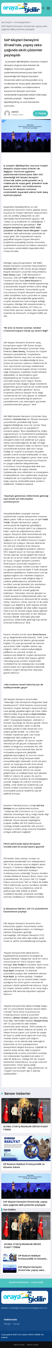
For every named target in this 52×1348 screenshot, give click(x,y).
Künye (16, 1323)
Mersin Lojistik (32, 1345)
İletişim (7, 1323)
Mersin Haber (19, 1345)
